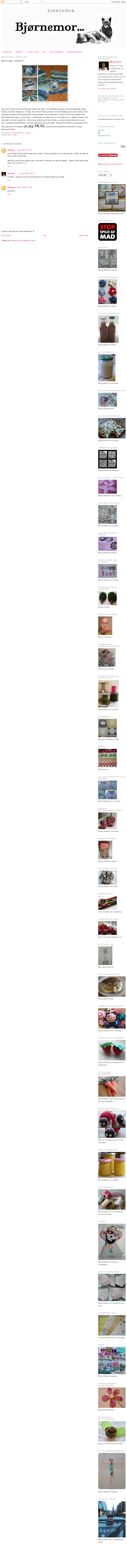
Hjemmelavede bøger (74, 52)
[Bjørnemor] (99, 133)
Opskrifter (19, 52)
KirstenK (18, 133)
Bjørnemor (101, 130)
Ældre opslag (83, 235)
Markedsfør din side (104, 135)
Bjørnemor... (64, 10)
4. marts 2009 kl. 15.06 (24, 187)
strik (14, 135)
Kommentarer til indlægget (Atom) (23, 240)
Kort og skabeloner (56, 52)
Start (45, 235)
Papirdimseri (7, 52)
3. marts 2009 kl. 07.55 (24, 150)
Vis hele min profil (107, 89)
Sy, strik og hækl (33, 52)
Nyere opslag (6, 235)
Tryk (44, 52)
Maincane (11, 150)
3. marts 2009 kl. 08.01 (26, 173)
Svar (9, 166)
